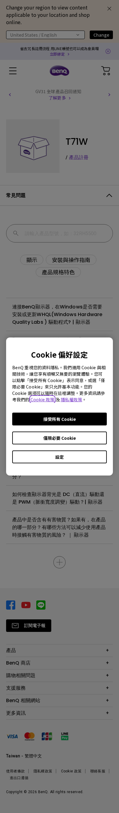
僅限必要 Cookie (59, 438)
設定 (59, 457)
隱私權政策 (71, 399)
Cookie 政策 (43, 399)
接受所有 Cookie (59, 419)
